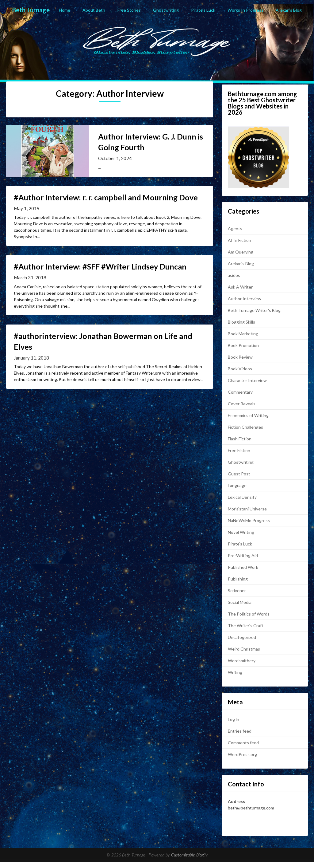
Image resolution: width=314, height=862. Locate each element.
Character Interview (247, 380)
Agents (235, 228)
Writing (235, 672)
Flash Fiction (239, 438)
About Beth (93, 10)
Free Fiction (239, 450)
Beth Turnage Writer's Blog (254, 310)
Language (237, 485)
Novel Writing (241, 532)
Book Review (240, 357)
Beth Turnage (31, 10)
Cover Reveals (241, 403)
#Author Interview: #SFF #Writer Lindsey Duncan (100, 266)
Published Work (243, 567)
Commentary (240, 392)
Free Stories (129, 10)
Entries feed (239, 731)
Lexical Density (242, 497)
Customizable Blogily (189, 855)
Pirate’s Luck (203, 10)
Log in (233, 719)
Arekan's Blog (241, 263)
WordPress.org (242, 754)
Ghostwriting (166, 10)
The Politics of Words (249, 613)
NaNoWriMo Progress (249, 520)
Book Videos (240, 368)
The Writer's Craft (245, 625)
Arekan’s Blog (289, 10)
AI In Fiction (239, 240)
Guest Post (239, 473)
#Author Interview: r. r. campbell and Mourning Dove (106, 197)
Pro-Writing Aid (243, 555)
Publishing (238, 578)
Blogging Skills (241, 322)
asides (234, 275)
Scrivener (237, 590)
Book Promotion (243, 345)
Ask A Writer (240, 286)
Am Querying (240, 251)
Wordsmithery (241, 660)
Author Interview (244, 298)
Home (64, 10)
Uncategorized (242, 637)
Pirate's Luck (240, 543)
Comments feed (243, 742)
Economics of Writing (248, 415)
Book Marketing (243, 333)
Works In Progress (245, 10)
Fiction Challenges (245, 427)
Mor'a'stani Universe (247, 508)
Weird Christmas (244, 648)
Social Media (239, 602)
